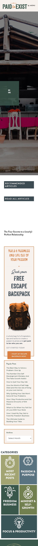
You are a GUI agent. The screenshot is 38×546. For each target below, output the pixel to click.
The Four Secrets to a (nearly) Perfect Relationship (18, 233)
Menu (32, 5)
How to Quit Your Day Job (17, 382)
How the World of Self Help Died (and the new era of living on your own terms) (18, 387)
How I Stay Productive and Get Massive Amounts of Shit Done (19, 401)
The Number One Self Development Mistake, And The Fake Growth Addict (17, 376)
